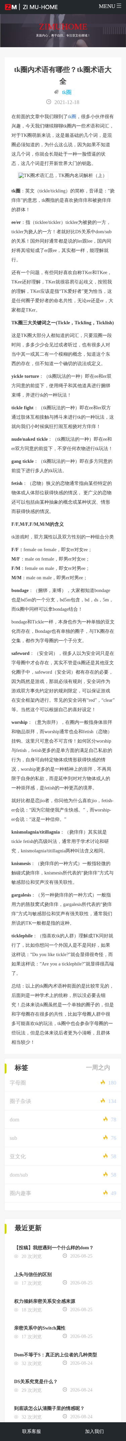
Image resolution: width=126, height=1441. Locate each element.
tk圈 (67, 92)
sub (13, 1138)
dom (14, 1119)
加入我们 (94, 1431)
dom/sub (19, 1175)
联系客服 (31, 1431)
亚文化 (18, 1156)
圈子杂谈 (20, 1101)
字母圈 (18, 1083)
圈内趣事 (20, 1193)
